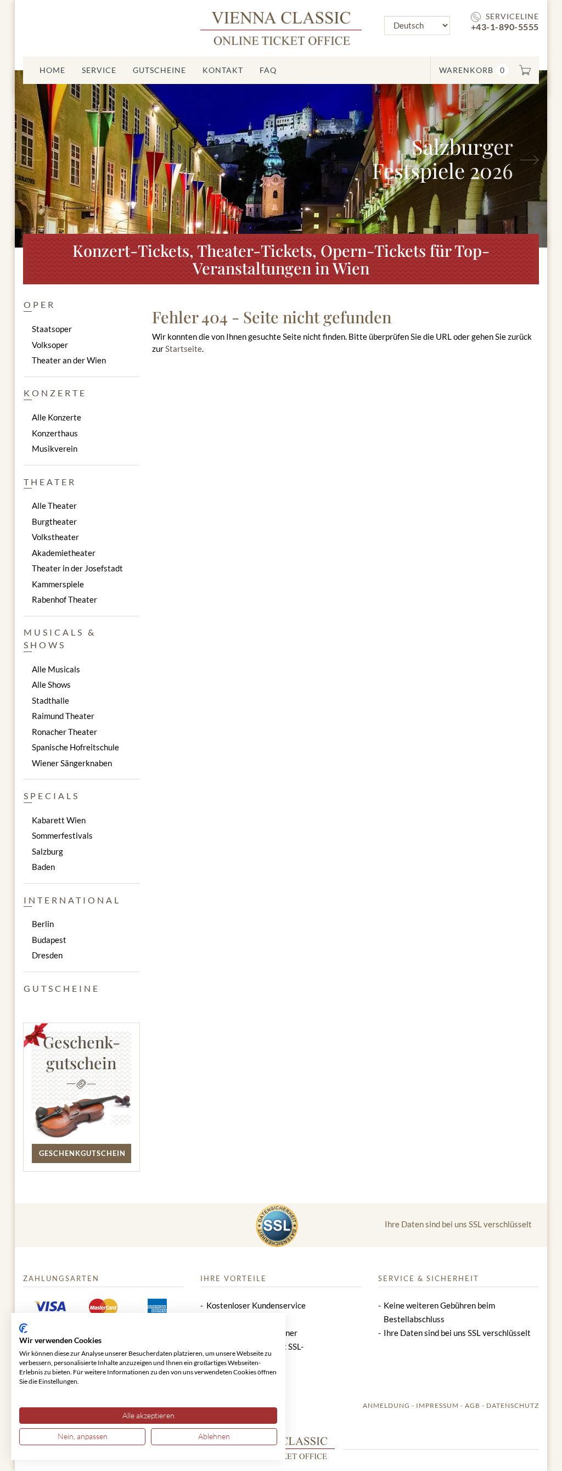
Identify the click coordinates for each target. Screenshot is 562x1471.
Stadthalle (50, 700)
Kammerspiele (58, 584)
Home (52, 70)
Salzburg (47, 851)
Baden (43, 867)
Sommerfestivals (62, 835)
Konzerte (55, 393)
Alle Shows (51, 684)
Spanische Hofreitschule (75, 747)
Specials (52, 795)
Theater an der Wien (69, 360)
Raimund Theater (63, 716)
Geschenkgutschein (82, 1153)
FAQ (268, 70)
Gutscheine (159, 70)
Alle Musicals (56, 669)
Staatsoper (52, 329)
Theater (50, 481)
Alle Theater (54, 505)
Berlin (43, 924)
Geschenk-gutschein (81, 1052)
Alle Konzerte (56, 417)
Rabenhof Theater (64, 599)
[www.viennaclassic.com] (280, 27)
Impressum (437, 1405)
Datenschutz (512, 1405)
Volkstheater (55, 537)
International (72, 900)
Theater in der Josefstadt (77, 568)
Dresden (47, 955)
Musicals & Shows (60, 638)
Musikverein (54, 448)
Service (99, 70)
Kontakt (223, 70)
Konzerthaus (55, 433)
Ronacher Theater (64, 732)
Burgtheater (54, 521)
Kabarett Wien (59, 820)
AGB (472, 1405)
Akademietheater (63, 553)
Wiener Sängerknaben (72, 763)
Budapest (49, 940)
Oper (39, 304)
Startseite (183, 348)
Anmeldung (386, 1405)
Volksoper (50, 345)
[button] (55, 159)
